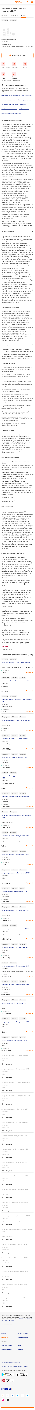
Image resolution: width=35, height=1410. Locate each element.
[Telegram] (27, 1395)
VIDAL (11, 650)
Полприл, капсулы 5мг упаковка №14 (14, 1136)
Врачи (19, 1345)
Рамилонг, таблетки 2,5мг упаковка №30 (15, 681)
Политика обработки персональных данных (14, 1366)
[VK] (12, 1395)
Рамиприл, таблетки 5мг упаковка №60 (15, 910)
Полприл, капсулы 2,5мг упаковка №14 (14, 1176)
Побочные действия (7, 104)
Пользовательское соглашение (10, 1362)
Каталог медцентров (8, 1354)
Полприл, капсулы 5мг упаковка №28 (14, 891)
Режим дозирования (24, 100)
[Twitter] (17, 1395)
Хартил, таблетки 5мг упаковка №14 (13, 1298)
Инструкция (14, 15)
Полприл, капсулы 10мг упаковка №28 (14, 1149)
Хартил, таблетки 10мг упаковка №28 (14, 1040)
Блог (19, 1354)
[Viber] (22, 1395)
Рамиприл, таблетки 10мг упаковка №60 (15, 966)
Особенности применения (9, 109)
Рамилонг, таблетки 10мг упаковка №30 (15, 796)
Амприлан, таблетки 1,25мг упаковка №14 (15, 1082)
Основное (4, 15)
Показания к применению (9, 100)
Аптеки (28, 672)
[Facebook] (8, 1395)
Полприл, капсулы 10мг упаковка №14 (14, 1162)
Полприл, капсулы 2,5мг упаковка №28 (14, 1122)
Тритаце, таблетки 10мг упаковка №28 (14, 1258)
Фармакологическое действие (10, 95)
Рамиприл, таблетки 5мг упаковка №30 (14, 739)
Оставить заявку (23, 1337)
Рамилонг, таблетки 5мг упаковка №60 (14, 1189)
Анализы (20, 1350)
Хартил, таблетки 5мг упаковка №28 (13, 1003)
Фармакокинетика (26, 95)
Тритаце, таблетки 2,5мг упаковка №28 (14, 1271)
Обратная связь (23, 1333)
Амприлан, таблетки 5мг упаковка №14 (14, 1056)
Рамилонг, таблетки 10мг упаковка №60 (15, 1202)
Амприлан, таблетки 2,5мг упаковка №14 (15, 1109)
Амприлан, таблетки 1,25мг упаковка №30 (15, 1096)
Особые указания (24, 109)
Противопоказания (20, 104)
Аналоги (23, 15)
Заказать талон (6, 1345)
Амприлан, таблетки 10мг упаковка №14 (15, 1069)
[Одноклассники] (3, 1395)
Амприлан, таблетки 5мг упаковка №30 (14, 947)
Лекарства (4, 1337)
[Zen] (8, 1400)
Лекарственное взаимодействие (11, 113)
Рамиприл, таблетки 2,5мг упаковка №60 (15, 1216)
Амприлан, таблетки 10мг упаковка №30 (15, 1022)
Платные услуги (6, 1350)
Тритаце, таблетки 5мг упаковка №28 (14, 1244)
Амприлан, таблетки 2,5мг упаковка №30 (15, 873)
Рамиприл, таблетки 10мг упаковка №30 (15, 836)
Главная (4, 1329)
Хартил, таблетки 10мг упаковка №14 (14, 1284)
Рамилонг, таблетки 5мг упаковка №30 (14, 757)
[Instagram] (3, 1400)
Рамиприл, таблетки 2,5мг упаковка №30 (15, 662)
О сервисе (21, 1329)
